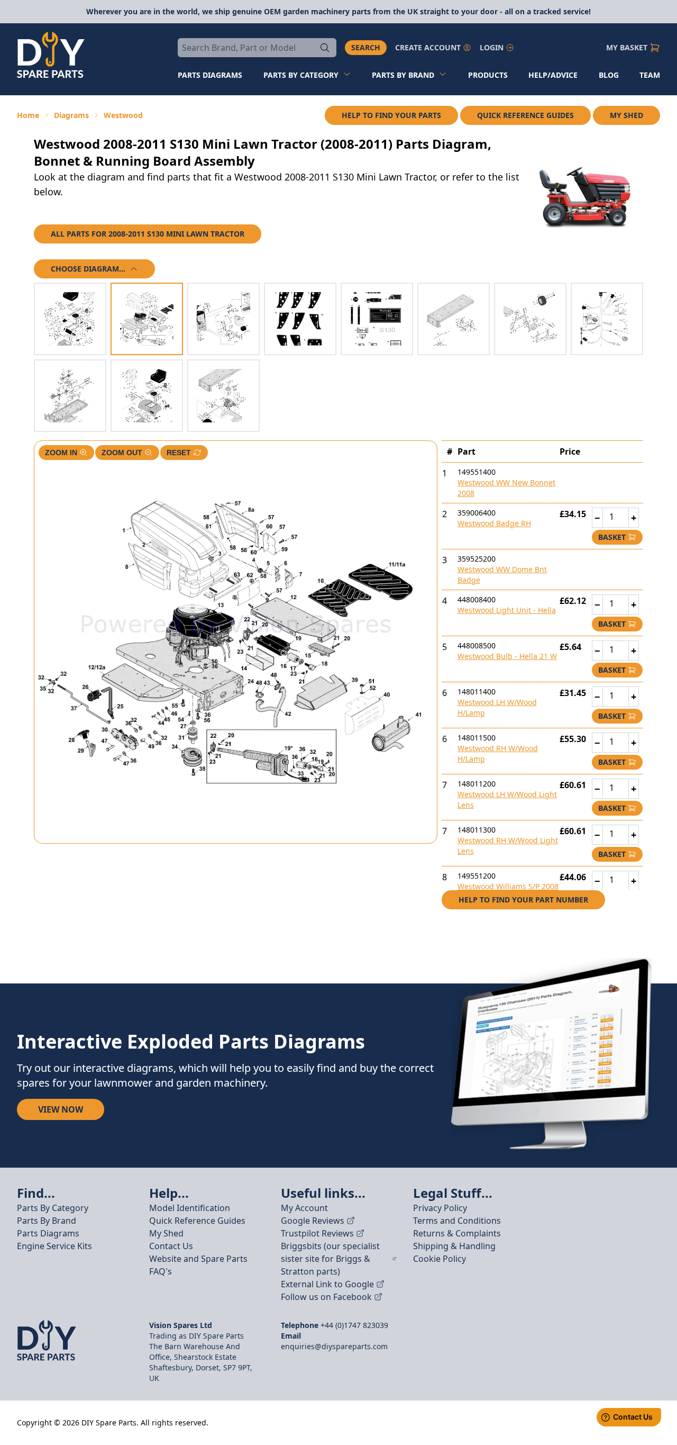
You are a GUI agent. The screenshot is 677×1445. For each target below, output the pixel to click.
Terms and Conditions (457, 1220)
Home (28, 115)
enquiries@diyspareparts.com (334, 1346)
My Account (304, 1208)
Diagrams (71, 115)
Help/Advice (553, 75)
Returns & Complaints (457, 1233)
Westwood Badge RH (494, 523)
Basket (612, 537)
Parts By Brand (46, 1220)
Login (492, 47)
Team (649, 75)
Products (488, 75)
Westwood (123, 115)
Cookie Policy (439, 1259)
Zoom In (61, 452)
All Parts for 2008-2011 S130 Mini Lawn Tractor (147, 234)
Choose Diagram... (88, 269)
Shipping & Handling (454, 1246)
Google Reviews (312, 1220)
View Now (60, 1109)
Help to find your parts (391, 115)
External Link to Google (327, 1284)
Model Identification (189, 1208)
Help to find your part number (523, 900)
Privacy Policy (440, 1208)
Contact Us (171, 1246)
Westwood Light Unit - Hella (507, 610)
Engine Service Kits (54, 1246)
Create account (428, 47)
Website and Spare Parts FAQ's (198, 1265)
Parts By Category (52, 1208)
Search (365, 47)
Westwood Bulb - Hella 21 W (507, 656)
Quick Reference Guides (525, 115)
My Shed (626, 115)
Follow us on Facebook (326, 1297)
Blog (609, 75)
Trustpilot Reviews (317, 1233)
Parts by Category (300, 75)
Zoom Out (122, 452)
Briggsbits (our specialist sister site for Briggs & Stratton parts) (330, 1258)
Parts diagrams (210, 75)
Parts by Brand (403, 75)
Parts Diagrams (48, 1233)
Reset (179, 452)
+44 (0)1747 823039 (354, 1325)
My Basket (626, 47)
